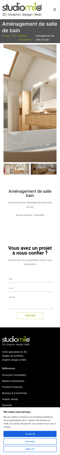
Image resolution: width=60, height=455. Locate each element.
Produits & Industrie (12, 387)
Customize (30, 441)
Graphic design (10, 399)
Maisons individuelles (13, 381)
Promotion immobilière (14, 375)
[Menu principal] (54, 9)
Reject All (30, 449)
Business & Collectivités (14, 393)
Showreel (7, 405)
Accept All (30, 434)
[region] (30, 431)
